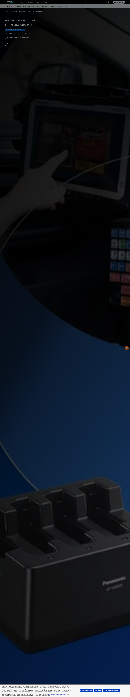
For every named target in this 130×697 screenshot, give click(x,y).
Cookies (48, 694)
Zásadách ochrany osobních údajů (58, 694)
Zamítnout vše (98, 690)
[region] (65, 690)
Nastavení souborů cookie (86, 690)
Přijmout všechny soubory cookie (111, 690)
